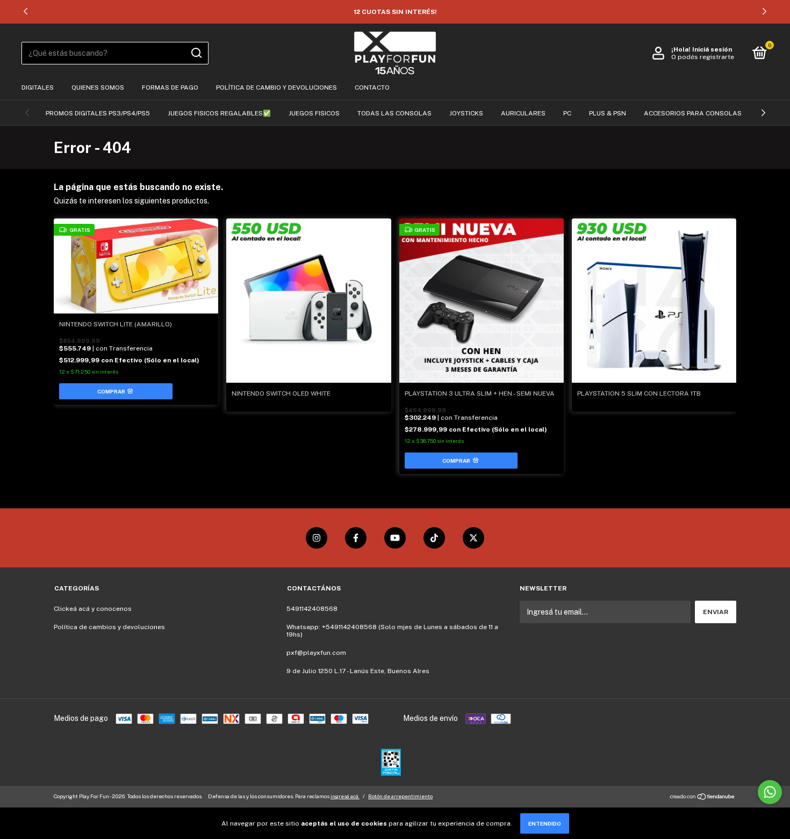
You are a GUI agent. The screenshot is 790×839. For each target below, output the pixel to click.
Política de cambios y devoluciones (109, 627)
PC (567, 113)
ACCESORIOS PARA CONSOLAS (693, 113)
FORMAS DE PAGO (170, 87)
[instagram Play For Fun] (316, 538)
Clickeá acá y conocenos (93, 608)
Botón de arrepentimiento (400, 796)
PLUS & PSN (607, 113)
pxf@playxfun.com (316, 652)
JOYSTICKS (466, 113)
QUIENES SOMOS (97, 87)
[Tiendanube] (702, 797)
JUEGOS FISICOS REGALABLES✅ (219, 113)
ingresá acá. (345, 796)
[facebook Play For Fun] (356, 538)
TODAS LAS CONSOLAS (394, 113)
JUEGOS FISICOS (314, 113)
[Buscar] (196, 53)
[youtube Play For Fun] (395, 538)
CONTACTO (372, 87)
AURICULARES (523, 113)
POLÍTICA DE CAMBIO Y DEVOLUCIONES (276, 87)
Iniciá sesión (712, 49)
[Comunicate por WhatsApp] (770, 792)
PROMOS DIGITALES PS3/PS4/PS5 (98, 113)
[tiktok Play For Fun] (434, 538)
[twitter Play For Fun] (473, 538)
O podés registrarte (702, 57)
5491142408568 (311, 608)
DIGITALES (37, 87)
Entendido (544, 823)
